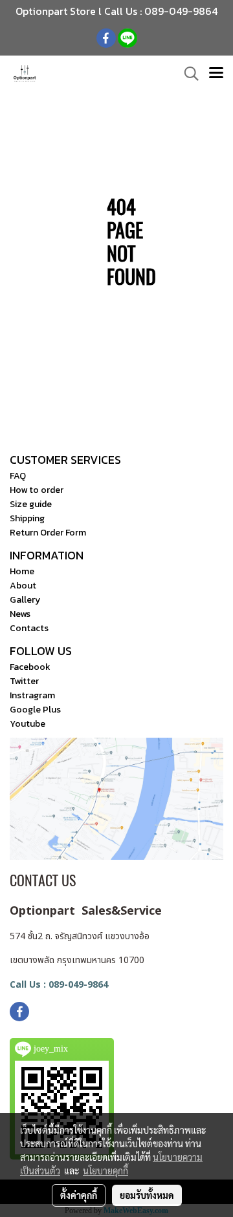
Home (22, 571)
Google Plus (35, 709)
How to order (36, 490)
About (23, 585)
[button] (187, 74)
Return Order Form (48, 532)
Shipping (27, 518)
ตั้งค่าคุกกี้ (78, 1195)
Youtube (27, 724)
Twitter (24, 681)
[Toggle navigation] (216, 73)
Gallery (25, 600)
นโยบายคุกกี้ (105, 1170)
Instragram (32, 695)
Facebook (30, 667)
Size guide (31, 504)
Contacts (29, 628)
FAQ (18, 476)
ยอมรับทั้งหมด (147, 1195)
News (20, 614)
